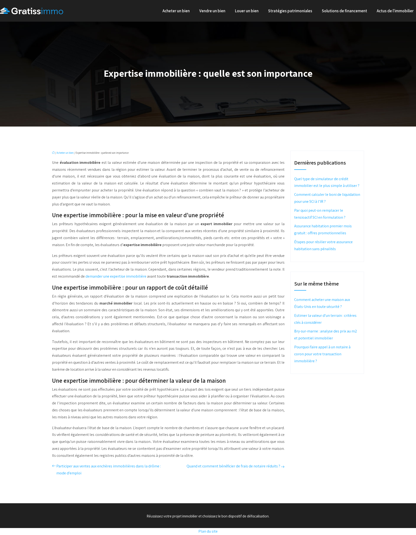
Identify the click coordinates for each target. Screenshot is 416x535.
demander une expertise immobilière (115, 276)
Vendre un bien (212, 10)
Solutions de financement (344, 10)
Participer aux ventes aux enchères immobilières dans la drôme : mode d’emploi (108, 470)
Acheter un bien (176, 10)
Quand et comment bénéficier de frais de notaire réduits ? (233, 466)
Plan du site (208, 531)
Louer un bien (247, 10)
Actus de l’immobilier (395, 10)
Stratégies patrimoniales (290, 10)
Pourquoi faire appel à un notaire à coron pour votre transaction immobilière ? (322, 353)
